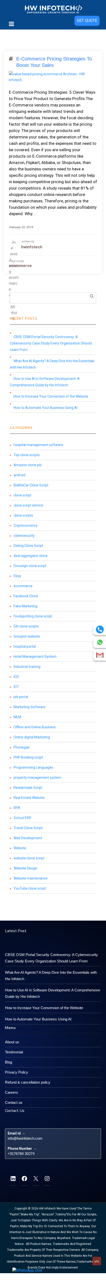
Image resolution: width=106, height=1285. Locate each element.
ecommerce (20, 265)
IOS (16, 677)
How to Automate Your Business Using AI (45, 408)
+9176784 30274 (21, 1153)
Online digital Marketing (32, 737)
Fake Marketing (25, 606)
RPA (17, 808)
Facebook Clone (26, 596)
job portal (21, 697)
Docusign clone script (30, 566)
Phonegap (22, 747)
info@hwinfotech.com (25, 1138)
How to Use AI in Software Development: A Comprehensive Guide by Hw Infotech (45, 382)
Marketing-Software (29, 707)
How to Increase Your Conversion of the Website (51, 396)
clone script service (28, 505)
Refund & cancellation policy (27, 1082)
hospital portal (25, 646)
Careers (11, 1092)
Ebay (17, 576)
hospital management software (38, 445)
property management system (37, 777)
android (19, 475)
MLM (17, 717)
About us (12, 1042)
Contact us (13, 1102)
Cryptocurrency (25, 525)
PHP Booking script (28, 757)
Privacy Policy (16, 1072)
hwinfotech (31, 247)
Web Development (28, 838)
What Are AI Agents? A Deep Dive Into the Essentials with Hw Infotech (52, 364)
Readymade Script (28, 788)
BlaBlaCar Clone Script (31, 485)
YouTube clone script (30, 888)
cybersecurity (24, 536)
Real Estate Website (29, 798)
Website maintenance (31, 878)
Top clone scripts (27, 455)
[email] (100, 655)
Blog (8, 1062)
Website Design (25, 868)
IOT (16, 687)
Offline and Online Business (35, 727)
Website (20, 848)
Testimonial (14, 1052)
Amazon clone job (28, 465)
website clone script (29, 858)
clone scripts (23, 515)
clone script (22, 495)
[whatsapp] (100, 642)
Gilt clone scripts (26, 626)
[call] (100, 629)
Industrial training (27, 667)
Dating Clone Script (28, 546)
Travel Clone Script (28, 828)
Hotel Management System (35, 656)
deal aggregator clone (31, 556)
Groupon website (27, 636)
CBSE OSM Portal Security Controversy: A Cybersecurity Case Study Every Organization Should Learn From (51, 343)
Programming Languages (33, 767)
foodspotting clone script (33, 616)
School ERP (22, 818)
